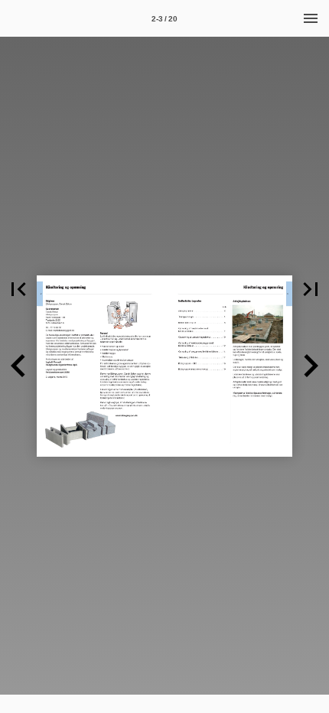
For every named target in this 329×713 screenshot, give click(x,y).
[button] (18, 289)
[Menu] (310, 18)
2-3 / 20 (164, 19)
